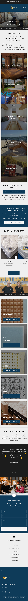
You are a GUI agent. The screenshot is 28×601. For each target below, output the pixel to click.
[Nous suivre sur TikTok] (9, 593)
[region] (14, 487)
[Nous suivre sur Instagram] (6, 593)
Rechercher (3, 572)
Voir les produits (11, 345)
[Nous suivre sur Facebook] (2, 593)
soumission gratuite (14, 222)
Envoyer (14, 530)
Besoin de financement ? (14, 192)
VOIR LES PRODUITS (11, 421)
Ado (9, 261)
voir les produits (11, 319)
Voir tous (14, 273)
